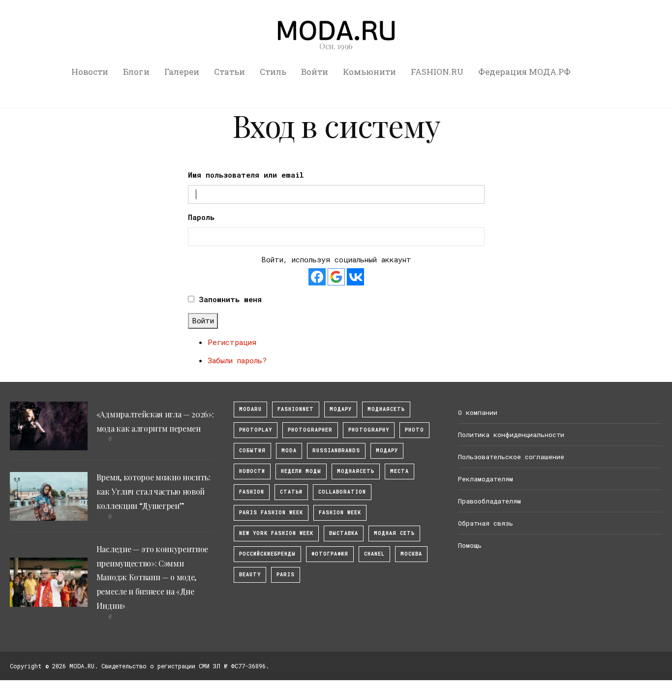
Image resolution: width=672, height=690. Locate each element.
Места (399, 471)
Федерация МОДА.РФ (524, 71)
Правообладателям (489, 501)
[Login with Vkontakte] (355, 276)
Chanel (374, 554)
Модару (387, 450)
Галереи (181, 71)
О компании (477, 412)
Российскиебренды (267, 554)
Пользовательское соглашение (511, 456)
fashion (251, 492)
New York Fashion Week (276, 533)
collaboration (342, 492)
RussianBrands (336, 450)
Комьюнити (369, 71)
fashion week (340, 512)
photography (368, 430)
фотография (329, 554)
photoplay (255, 430)
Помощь (470, 545)
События (252, 450)
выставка (343, 533)
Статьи (229, 71)
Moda (289, 450)
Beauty (250, 574)
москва (411, 554)
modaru (250, 409)
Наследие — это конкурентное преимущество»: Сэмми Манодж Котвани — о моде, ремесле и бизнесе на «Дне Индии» (152, 577)
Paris (285, 574)
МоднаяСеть (386, 409)
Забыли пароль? (237, 360)
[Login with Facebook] (317, 276)
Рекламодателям (485, 478)
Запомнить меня (230, 299)
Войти (314, 71)
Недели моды (301, 471)
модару (341, 409)
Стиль (273, 71)
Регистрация (232, 342)
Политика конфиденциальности (511, 434)
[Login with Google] (336, 276)
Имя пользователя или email (246, 175)
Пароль (201, 217)
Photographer (310, 430)
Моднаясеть (355, 471)
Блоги (136, 71)
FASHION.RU (437, 71)
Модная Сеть (394, 533)
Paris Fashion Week (271, 512)
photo (414, 430)
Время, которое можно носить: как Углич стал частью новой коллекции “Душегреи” (153, 491)
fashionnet (295, 409)
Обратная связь (485, 523)
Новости (89, 71)
